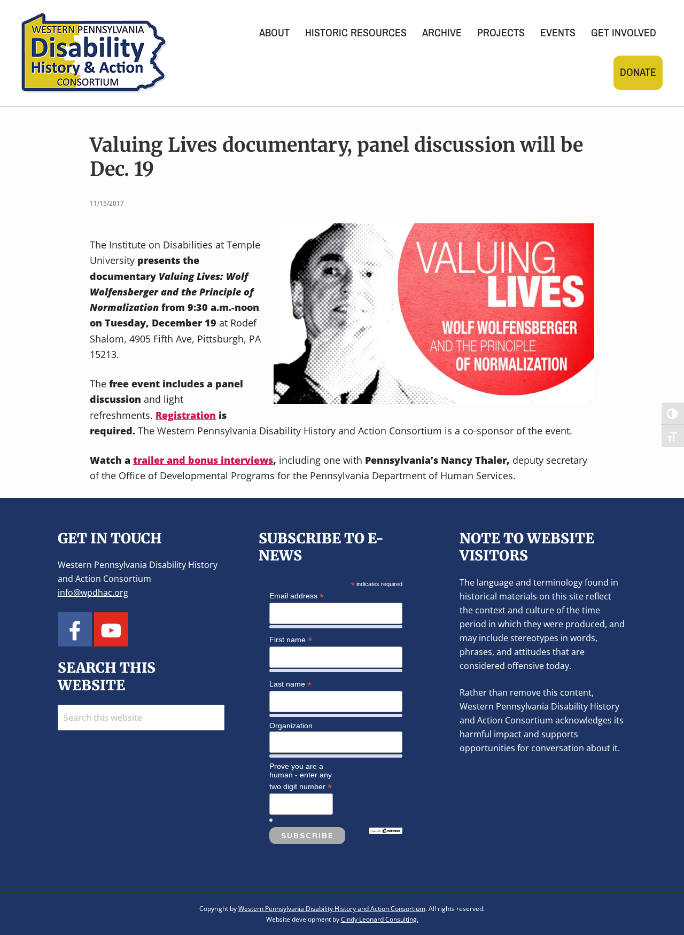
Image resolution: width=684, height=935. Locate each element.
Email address (296, 596)
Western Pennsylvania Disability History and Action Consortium (331, 908)
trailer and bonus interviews (203, 460)
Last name (290, 684)
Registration (186, 415)
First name (290, 640)
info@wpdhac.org (93, 592)
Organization (291, 725)
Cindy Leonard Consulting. (379, 919)
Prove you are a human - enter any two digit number (300, 777)
